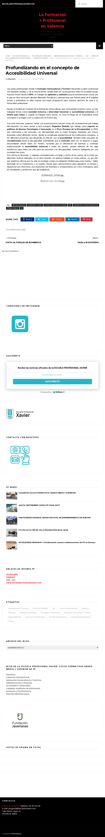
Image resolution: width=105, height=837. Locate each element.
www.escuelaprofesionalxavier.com (24, 582)
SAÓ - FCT (11, 580)
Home (8, 56)
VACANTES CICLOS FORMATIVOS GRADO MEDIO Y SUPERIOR (47, 493)
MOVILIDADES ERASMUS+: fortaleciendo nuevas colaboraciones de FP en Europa (57, 542)
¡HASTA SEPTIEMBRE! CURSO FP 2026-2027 (39, 505)
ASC (87, 56)
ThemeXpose (16, 834)
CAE (53, 608)
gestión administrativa (58, 617)
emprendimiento (14, 617)
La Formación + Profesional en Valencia (52, 20)
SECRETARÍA (12, 574)
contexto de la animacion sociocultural (86, 205)
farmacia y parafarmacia (35, 617)
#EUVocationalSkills (20, 56)
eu (52, 58)
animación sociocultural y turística (68, 56)
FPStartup (12, 612)
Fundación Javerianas (28, 612)
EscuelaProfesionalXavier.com (18, 4)
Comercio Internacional (68, 608)
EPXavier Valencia (40, 58)
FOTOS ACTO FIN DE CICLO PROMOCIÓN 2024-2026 (43, 530)
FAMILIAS (10, 577)
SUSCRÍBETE (52, 381)
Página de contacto (11, 806)
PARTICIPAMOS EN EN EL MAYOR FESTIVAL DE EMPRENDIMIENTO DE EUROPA (55, 517)
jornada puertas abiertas (80, 617)
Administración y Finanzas (18, 608)
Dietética (85, 608)
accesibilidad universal (41, 56)
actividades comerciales (50, 612)
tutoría (11, 621)
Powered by (45, 392)
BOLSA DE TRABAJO (40, 608)
